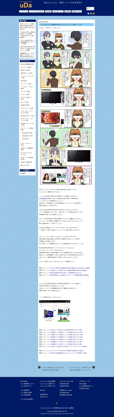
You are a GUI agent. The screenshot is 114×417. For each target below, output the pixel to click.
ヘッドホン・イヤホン (27, 86)
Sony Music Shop (64, 392)
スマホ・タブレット (26, 143)
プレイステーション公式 (66, 381)
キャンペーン (24, 67)
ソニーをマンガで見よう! (37, 11)
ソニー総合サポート (26, 386)
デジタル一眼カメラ (26, 97)
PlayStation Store (64, 383)
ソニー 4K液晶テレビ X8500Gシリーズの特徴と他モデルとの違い (65, 337)
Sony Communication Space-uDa (56, 411)
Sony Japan (23, 381)
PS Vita (24, 138)
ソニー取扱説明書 (25, 394)
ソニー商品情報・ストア (27, 383)
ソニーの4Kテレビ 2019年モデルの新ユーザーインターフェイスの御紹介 (67, 346)
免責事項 (71, 408)
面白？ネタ (57, 28)
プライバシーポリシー (46, 408)
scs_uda (41, 28)
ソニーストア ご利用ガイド (47, 383)
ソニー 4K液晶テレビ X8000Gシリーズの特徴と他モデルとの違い (65, 339)
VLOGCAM (24, 105)
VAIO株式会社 (44, 394)
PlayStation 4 (26, 136)
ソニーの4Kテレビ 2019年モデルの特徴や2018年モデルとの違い (65, 330)
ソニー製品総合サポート (86, 386)
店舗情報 (67, 11)
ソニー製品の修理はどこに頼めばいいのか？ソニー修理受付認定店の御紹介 (68, 275)
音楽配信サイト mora (65, 390)
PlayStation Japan (84, 388)
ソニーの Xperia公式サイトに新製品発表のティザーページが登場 (27, 42)
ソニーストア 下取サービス (47, 386)
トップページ (23, 11)
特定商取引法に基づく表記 (60, 408)
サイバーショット (26, 108)
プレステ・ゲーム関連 (27, 128)
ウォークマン (24, 83)
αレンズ (23, 102)
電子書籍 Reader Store (66, 394)
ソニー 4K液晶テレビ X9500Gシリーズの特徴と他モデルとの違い (65, 332)
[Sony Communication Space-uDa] (26, 6)
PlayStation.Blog (64, 386)
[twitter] (88, 13)
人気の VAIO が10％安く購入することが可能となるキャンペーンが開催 (27, 48)
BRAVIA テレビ (50, 28)
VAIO (22, 81)
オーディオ (24, 94)
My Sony (42, 390)
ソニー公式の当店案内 (26, 399)
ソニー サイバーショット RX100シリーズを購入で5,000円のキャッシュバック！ (81, 368)
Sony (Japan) (83, 383)
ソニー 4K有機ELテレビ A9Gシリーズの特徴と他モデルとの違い (65, 341)
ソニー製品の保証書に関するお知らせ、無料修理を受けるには (64, 272)
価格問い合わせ (76, 11)
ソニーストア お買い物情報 (47, 381)
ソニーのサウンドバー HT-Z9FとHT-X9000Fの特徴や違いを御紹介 (65, 350)
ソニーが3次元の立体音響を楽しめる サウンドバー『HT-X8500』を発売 (67, 353)
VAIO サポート (44, 396)
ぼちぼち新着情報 (26, 64)
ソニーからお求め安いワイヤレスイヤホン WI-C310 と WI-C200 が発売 (51, 368)
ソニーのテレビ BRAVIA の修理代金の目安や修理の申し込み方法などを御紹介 (68, 268)
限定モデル (24, 70)
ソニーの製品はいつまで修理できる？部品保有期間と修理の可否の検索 (66, 270)
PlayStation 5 (26, 133)
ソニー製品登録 (24, 390)
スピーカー (24, 91)
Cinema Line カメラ (26, 115)
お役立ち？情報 (25, 162)
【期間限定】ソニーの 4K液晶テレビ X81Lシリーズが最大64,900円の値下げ (27, 55)
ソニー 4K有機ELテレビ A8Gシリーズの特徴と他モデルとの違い (65, 344)
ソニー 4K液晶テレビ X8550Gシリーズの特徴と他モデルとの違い (65, 334)
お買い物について (58, 11)
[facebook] (91, 13)
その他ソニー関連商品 (27, 148)
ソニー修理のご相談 (26, 392)
